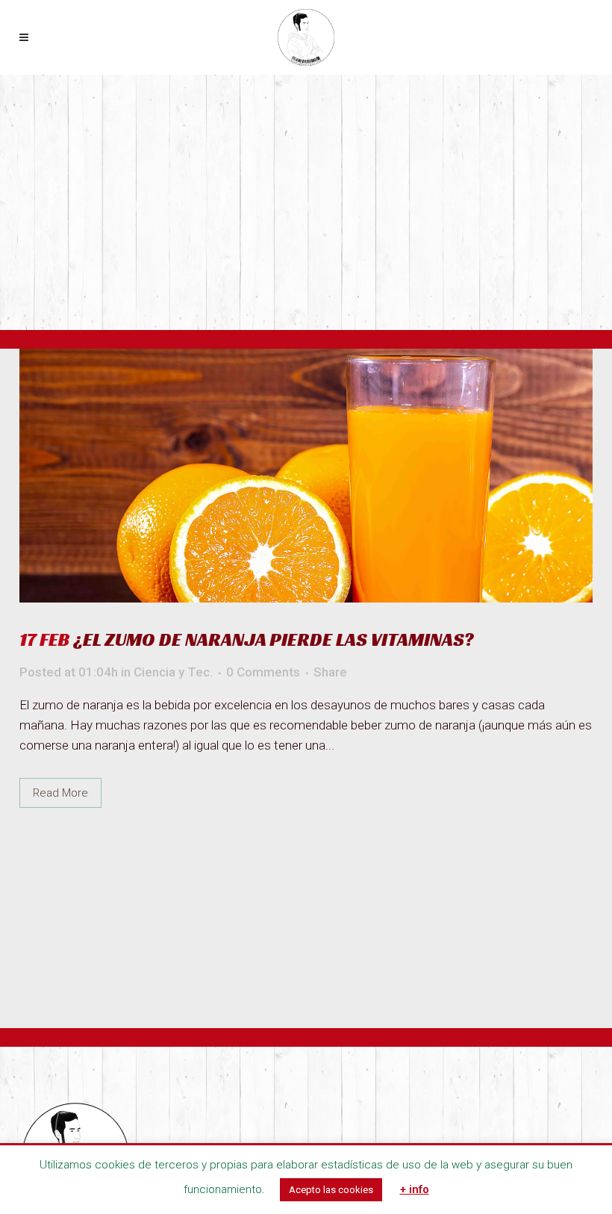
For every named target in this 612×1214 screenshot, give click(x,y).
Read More (60, 793)
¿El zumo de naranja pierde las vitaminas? (274, 639)
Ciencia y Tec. (173, 671)
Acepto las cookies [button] (331, 1189)
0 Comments (263, 671)
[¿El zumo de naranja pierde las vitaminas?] (306, 476)
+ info (414, 1189)
